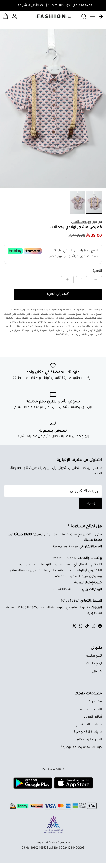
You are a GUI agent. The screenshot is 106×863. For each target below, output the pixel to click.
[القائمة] (92, 16)
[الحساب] (15, 16)
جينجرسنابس (81, 222)
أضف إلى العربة (58, 294)
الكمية (97, 271)
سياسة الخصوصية (88, 732)
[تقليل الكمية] (96, 279)
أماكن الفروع (93, 717)
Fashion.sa (48, 769)
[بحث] (81, 16)
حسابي (97, 671)
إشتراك (90, 503)
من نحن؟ (95, 702)
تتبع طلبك (94, 656)
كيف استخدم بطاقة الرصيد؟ (81, 747)
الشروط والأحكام (89, 740)
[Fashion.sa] (53, 16)
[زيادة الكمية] (67, 279)
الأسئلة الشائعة (90, 709)
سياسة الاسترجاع (88, 725)
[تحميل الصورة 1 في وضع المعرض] (53, 108)
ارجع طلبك (94, 663)
